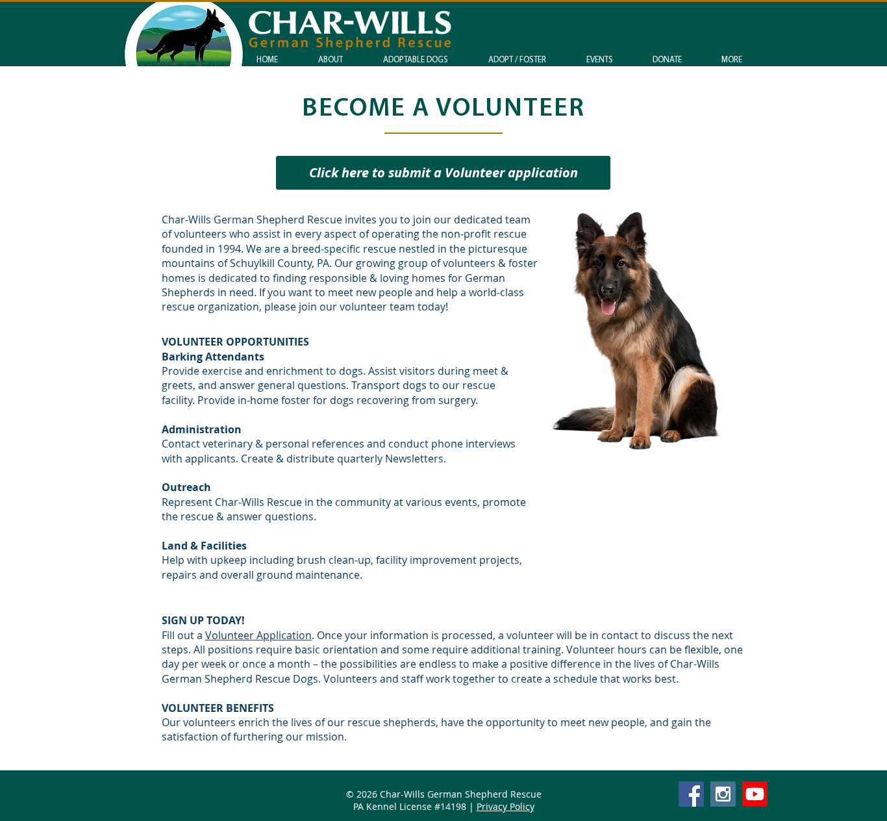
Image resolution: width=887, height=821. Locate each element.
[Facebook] (691, 794)
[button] (517, 60)
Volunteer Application (258, 635)
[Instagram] (723, 794)
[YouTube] (755, 794)
